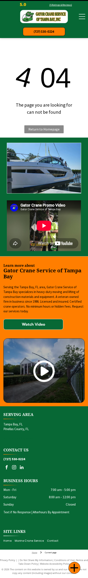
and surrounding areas (18, 438)
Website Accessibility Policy (55, 563)
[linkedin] (21, 468)
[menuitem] (9, 541)
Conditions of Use (64, 560)
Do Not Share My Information (36, 560)
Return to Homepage (44, 129)
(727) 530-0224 (14, 459)
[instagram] (14, 468)
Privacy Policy (7, 560)
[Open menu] (82, 16)
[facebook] (6, 468)
